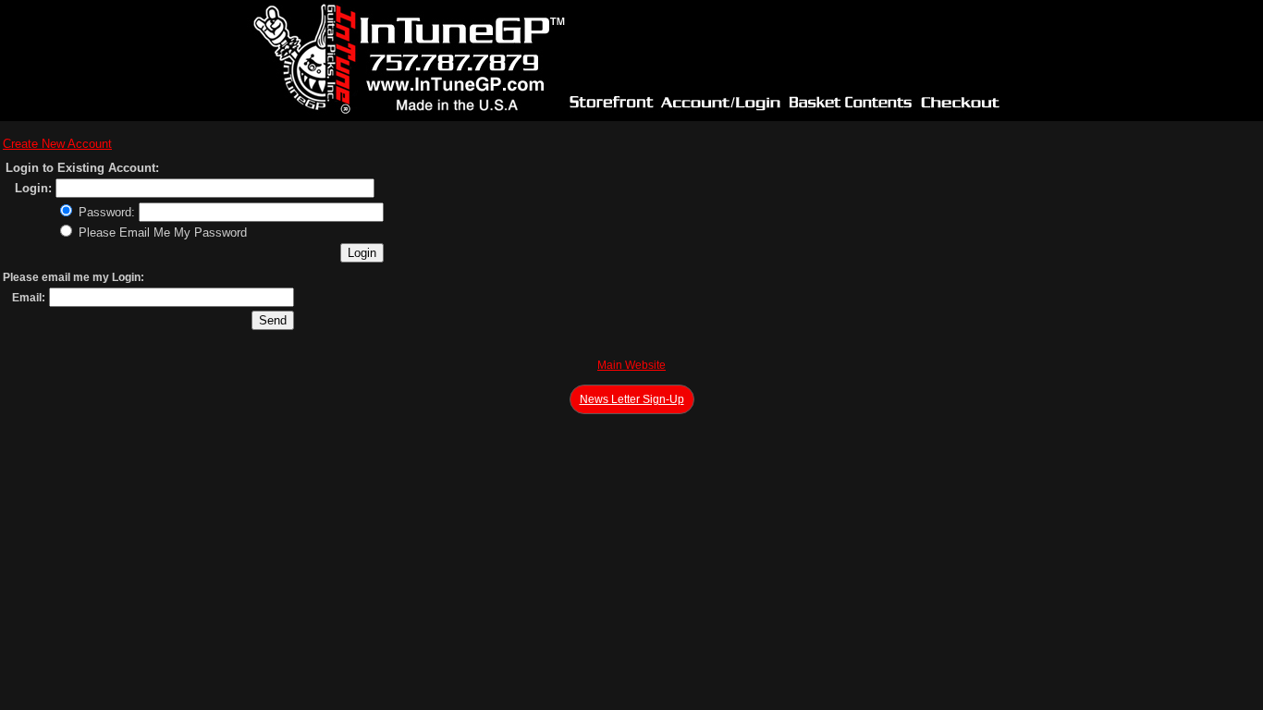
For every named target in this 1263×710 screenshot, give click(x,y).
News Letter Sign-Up (632, 399)
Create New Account (57, 144)
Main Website (631, 365)
